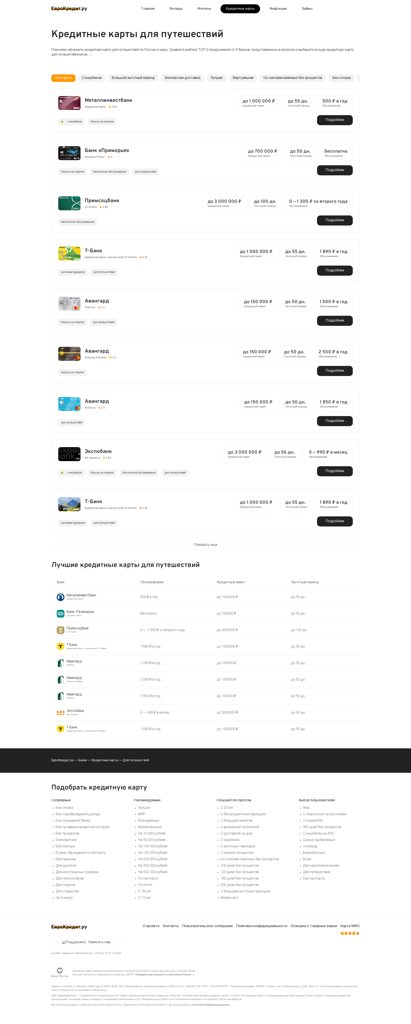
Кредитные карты (240, 9)
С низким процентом (236, 852)
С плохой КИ (313, 820)
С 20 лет (226, 807)
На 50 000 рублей (151, 840)
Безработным (314, 852)
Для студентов (67, 891)
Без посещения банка (73, 820)
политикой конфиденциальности (210, 1005)
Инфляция (278, 9)
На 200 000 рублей (152, 859)
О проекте (151, 926)
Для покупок (65, 885)
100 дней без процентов (239, 865)
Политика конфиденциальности (261, 926)
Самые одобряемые (319, 840)
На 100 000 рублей (152, 846)
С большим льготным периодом (245, 891)
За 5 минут (64, 897)
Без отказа (341, 78)
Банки (82, 760)
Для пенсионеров (69, 878)
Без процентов (67, 833)
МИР (141, 814)
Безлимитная (66, 840)
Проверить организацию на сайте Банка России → (165, 974)
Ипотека (204, 9)
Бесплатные (65, 846)
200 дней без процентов (239, 885)
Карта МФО (350, 926)
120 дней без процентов (239, 872)
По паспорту (148, 878)
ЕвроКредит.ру (62, 760)
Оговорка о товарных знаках (313, 926)
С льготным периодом (237, 846)
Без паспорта (314, 878)
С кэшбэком (230, 840)
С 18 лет (144, 891)
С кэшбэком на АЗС (318, 833)
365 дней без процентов (322, 827)
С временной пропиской (239, 827)
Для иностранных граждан (77, 872)
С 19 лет (144, 897)
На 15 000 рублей (151, 833)
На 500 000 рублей (152, 872)
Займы (307, 9)
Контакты (171, 926)
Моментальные (150, 827)
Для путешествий (316, 872)
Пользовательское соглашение (207, 926)
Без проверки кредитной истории (82, 827)
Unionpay (310, 846)
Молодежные (148, 820)
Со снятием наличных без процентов (293, 78)
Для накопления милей (321, 865)
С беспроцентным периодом (243, 814)
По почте (145, 885)
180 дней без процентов (239, 878)
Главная (148, 9)
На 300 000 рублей (152, 865)
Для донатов (66, 865)
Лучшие (216, 78)
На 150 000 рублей (152, 852)
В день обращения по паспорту (81, 852)
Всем (307, 859)
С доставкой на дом (236, 833)
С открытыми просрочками (324, 814)
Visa (306, 807)
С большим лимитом (236, 820)
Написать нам (99, 942)
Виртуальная (243, 78)
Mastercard (229, 897)
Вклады (176, 9)
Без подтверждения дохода (78, 814)
